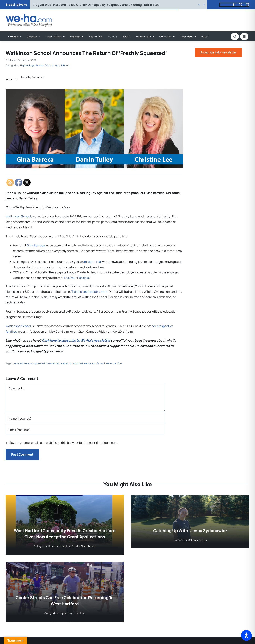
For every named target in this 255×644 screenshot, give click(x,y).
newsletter (52, 363)
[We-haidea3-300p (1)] (29, 15)
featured (18, 363)
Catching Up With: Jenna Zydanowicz (190, 530)
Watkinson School (18, 216)
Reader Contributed (47, 65)
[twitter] (240, 4)
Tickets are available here (89, 292)
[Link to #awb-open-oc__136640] (244, 36)
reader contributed (71, 363)
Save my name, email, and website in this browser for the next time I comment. (64, 443)
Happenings (27, 65)
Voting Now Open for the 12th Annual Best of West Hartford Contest (89, 5)
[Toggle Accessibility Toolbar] (246, 635)
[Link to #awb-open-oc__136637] (235, 36)
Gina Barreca (36, 245)
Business (53, 546)
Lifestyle (65, 546)
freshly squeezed (34, 363)
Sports (203, 540)
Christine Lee (91, 262)
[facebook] (233, 4)
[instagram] (247, 4)
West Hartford (114, 363)
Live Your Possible (76, 278)
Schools (65, 65)
